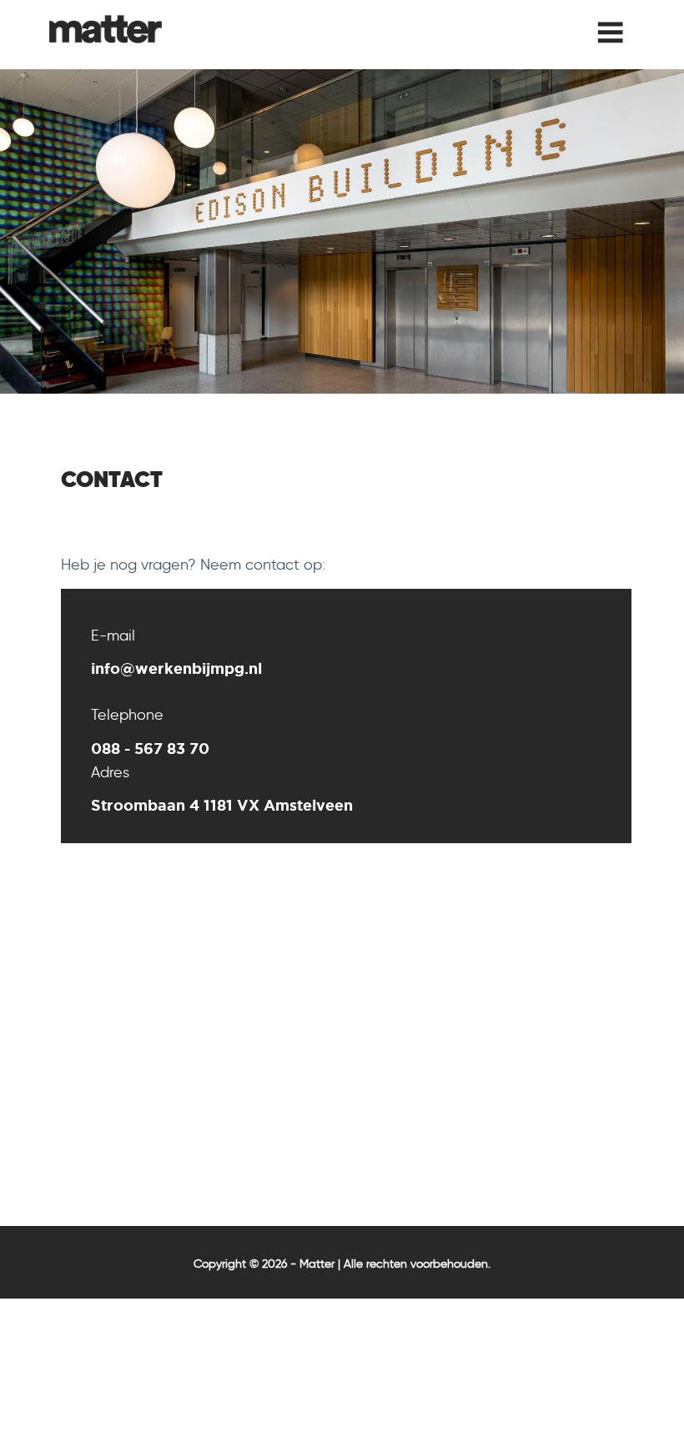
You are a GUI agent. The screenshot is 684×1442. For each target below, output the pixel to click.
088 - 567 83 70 (150, 748)
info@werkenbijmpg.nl (176, 668)
